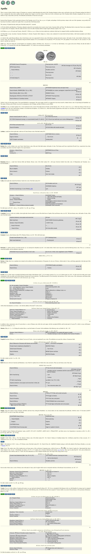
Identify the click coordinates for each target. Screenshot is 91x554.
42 (63, 450)
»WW (2, 143)
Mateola (3, 445)
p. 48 (31, 188)
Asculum (3, 108)
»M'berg (2, 258)
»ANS (6, 112)
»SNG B (2, 112)
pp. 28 (59, 450)
